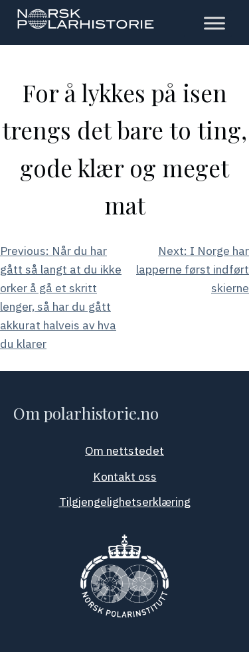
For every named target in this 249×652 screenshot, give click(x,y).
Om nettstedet (124, 450)
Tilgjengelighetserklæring (125, 501)
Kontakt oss (125, 476)
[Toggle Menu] (214, 23)
